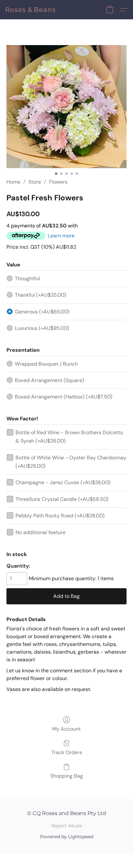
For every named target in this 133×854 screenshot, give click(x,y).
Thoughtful (27, 278)
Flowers (58, 181)
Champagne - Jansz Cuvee (62, 482)
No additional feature (40, 532)
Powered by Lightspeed (66, 837)
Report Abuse (66, 826)
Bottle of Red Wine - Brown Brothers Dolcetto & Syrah (69, 436)
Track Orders (66, 752)
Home (13, 181)
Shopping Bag (66, 775)
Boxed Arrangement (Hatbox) (63, 396)
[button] (30, 9)
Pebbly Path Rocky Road (60, 515)
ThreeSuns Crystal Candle (61, 499)
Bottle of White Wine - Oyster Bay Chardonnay (70, 461)
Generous (42, 311)
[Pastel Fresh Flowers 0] (66, 106)
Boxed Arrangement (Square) (49, 380)
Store (34, 181)
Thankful (40, 295)
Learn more (61, 235)
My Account (66, 728)
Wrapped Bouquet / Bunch (46, 363)
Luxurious (42, 328)
